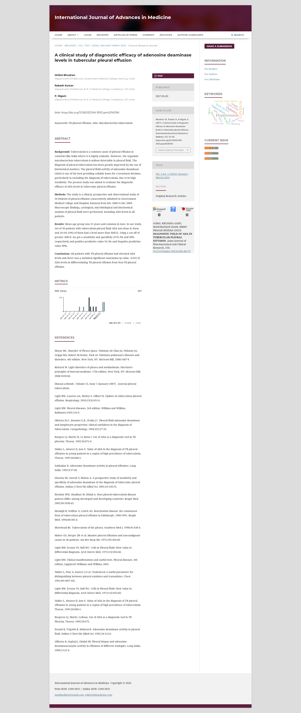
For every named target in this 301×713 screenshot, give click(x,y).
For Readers (210, 68)
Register (103, 34)
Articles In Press (125, 34)
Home (58, 34)
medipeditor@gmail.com (69, 694)
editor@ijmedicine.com (98, 694)
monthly (128, 323)
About (72, 34)
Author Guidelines (190, 34)
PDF (160, 75)
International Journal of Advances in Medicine (113, 17)
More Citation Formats (170, 150)
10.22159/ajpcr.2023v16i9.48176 (172, 251)
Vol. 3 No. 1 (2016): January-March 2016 (102, 45)
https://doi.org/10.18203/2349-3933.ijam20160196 (90, 112)
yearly (138, 323)
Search (238, 34)
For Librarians (212, 79)
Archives (166, 34)
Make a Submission (219, 46)
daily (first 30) (115, 323)
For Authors (210, 74)
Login (87, 34)
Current (148, 34)
